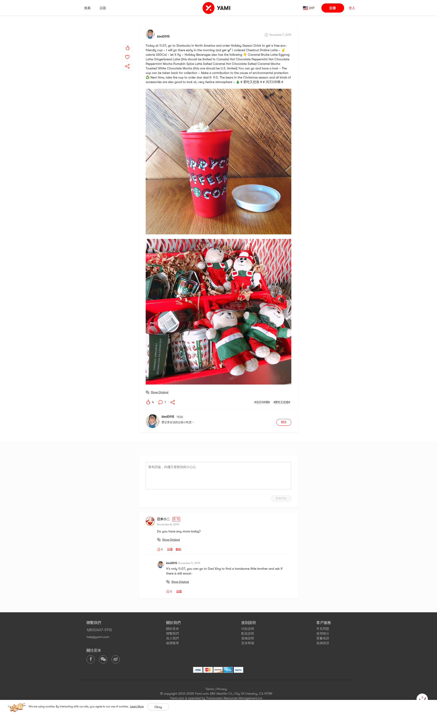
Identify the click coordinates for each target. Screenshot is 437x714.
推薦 (87, 8)
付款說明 (247, 628)
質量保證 (322, 638)
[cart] (422, 699)
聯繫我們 (172, 633)
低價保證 (322, 643)
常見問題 (322, 628)
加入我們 (172, 638)
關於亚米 (172, 628)
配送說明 (247, 633)
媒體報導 (172, 643)
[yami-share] (127, 61)
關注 (284, 422)
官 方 (176, 519)
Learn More (137, 706)
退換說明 (247, 638)
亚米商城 (247, 643)
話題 (103, 8)
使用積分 (322, 633)
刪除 (178, 549)
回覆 (170, 549)
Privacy (221, 689)
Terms (210, 689)
